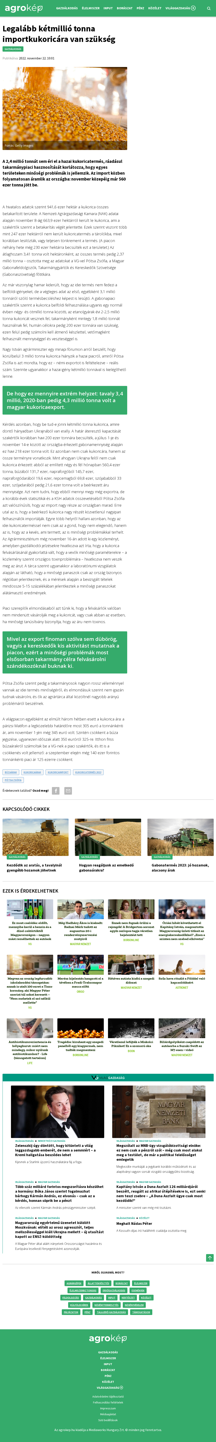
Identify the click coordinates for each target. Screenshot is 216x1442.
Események (138, 1290)
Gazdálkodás (93, 1297)
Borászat (125, 8)
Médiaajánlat (108, 1414)
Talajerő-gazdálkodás (111, 1312)
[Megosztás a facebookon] (55, 791)
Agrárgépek (74, 1283)
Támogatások (141, 1312)
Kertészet (128, 1297)
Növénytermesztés (106, 1305)
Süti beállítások (108, 1420)
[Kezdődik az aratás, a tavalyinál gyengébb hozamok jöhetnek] (36, 838)
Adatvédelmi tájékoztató (108, 1396)
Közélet (146, 1297)
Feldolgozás (70, 1297)
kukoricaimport (58, 772)
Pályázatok (71, 1312)
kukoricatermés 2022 (88, 772)
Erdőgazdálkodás (114, 1290)
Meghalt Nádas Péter (134, 1223)
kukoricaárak (32, 772)
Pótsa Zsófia (13, 780)
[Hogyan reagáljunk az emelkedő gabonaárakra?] (108, 838)
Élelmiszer (140, 1283)
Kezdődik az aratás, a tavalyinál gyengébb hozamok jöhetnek (34, 868)
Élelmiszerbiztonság (83, 1290)
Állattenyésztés (98, 1283)
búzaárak (11, 772)
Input (111, 1297)
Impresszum (108, 1408)
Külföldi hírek (79, 1305)
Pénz (87, 1312)
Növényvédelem (134, 1305)
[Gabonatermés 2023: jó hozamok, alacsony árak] (180, 838)
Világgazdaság (178, 8)
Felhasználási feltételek (108, 1402)
